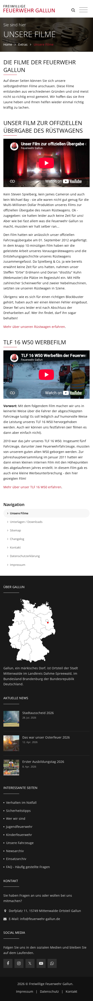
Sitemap (15, 530)
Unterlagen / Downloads (26, 522)
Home (7, 44)
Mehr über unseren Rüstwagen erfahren (34, 327)
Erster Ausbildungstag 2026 (43, 761)
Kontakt (15, 547)
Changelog (17, 539)
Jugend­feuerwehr (19, 826)
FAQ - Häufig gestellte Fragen (28, 867)
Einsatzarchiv (16, 859)
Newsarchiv (15, 851)
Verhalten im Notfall (21, 802)
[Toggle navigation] (83, 9)
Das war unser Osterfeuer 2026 (46, 737)
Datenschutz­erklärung (25, 556)
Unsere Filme (19, 513)
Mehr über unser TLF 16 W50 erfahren (32, 487)
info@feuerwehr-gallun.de (40, 919)
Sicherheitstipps (18, 810)
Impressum (17, 565)
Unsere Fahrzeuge (20, 843)
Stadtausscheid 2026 (38, 713)
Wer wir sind (15, 818)
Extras (23, 44)
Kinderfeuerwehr (19, 835)
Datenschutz (49, 991)
